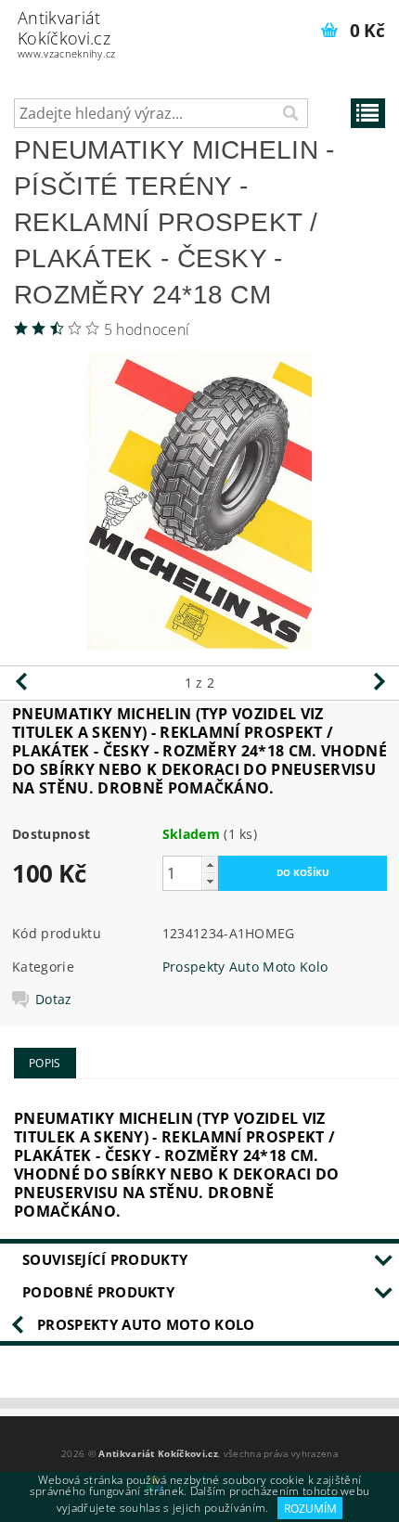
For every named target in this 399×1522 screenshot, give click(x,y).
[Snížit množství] (209, 881)
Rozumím (310, 1508)
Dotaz (53, 999)
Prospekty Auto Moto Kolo (245, 966)
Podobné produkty (98, 1292)
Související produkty (104, 1259)
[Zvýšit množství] (209, 864)
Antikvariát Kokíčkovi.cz (67, 33)
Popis (45, 1063)
